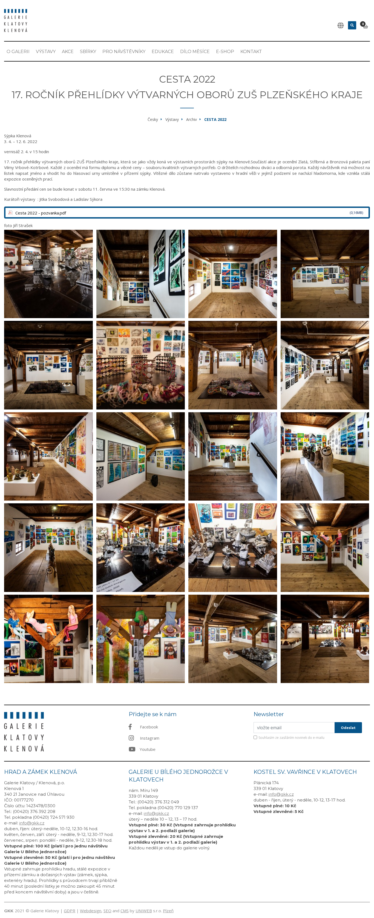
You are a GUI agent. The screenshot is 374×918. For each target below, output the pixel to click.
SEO (107, 910)
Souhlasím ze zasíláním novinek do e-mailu (291, 737)
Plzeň (168, 910)
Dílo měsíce (195, 51)
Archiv (191, 119)
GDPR (69, 910)
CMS (124, 910)
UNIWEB (144, 910)
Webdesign (90, 910)
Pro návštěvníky (123, 51)
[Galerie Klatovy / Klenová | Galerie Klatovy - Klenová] (15, 20)
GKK (8, 910)
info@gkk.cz (31, 823)
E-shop (225, 51)
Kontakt (251, 51)
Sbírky (88, 51)
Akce (68, 51)
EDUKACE (163, 51)
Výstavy (46, 51)
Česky (153, 119)
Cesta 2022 (215, 119)
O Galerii (18, 51)
